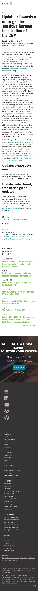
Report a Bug (8, 504)
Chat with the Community (11, 519)
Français (22, 558)
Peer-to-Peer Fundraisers (11, 475)
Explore (7, 434)
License (6, 538)
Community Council (9, 545)
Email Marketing (8, 465)
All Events (7, 489)
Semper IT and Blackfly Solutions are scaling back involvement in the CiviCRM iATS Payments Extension (18, 319)
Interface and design (20, 219)
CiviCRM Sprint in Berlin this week (21, 142)
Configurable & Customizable (12, 470)
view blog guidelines (17, 46)
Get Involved (7, 483)
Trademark (7, 543)
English (4, 558)
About (7, 535)
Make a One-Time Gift (10, 499)
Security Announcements (11, 530)
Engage (7, 480)
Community (7, 219)
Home (4, 12)
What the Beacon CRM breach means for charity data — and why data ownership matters (18, 264)
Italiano (32, 558)
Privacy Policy (8, 548)
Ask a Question (8, 522)
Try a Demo (7, 437)
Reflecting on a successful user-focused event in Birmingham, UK (16, 274)
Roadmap (7, 540)
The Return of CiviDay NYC (13, 310)
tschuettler (6, 230)
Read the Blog (8, 486)
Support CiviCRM (9, 494)
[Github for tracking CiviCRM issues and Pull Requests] (6, 417)
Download (7, 447)
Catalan (9, 558)
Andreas (14, 43)
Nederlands (15, 558)
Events (6, 460)
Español (14, 560)
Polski (9, 560)
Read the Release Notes (11, 525)
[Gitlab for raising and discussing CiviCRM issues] (6, 411)
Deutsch (4, 560)
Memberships (8, 463)
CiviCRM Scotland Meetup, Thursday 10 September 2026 (18, 293)
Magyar (27, 558)
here (30, 179)
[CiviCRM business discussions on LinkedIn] (6, 398)
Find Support (9, 514)
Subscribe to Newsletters (11, 491)
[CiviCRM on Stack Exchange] (6, 392)
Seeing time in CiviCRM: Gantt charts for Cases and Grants (18, 302)
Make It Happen (8, 496)
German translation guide (10, 208)
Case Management (9, 473)
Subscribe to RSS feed (28, 325)
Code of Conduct (9, 550)
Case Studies (8, 442)
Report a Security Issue (10, 506)
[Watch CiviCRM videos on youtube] (6, 405)
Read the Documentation (11, 517)
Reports (6, 468)
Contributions (8, 458)
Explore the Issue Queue (11, 527)
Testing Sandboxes (9, 439)
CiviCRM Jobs (8, 501)
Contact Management (10, 455)
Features (8, 452)
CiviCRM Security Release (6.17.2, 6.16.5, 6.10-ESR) (16, 283)
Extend (6, 444)
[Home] (6, 3)
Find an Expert (19, 367)
